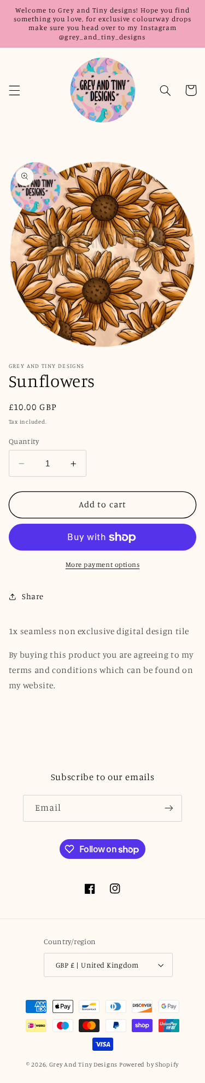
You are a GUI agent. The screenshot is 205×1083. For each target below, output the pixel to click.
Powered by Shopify (149, 1064)
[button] (14, 90)
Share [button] (33, 596)
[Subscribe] (168, 808)
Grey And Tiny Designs (83, 1064)
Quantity (24, 441)
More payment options (103, 564)
